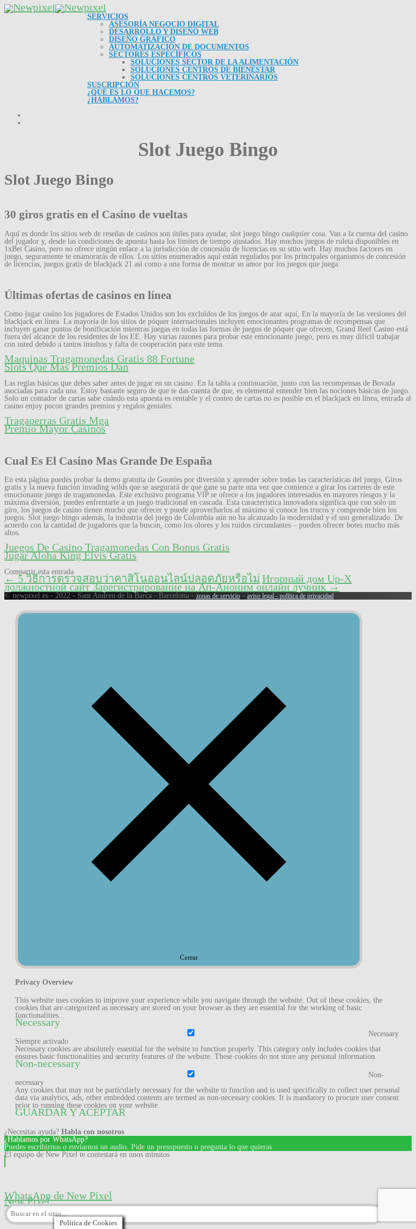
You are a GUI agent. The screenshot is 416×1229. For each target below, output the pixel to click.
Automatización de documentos (179, 47)
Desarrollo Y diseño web (163, 32)
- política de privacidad (304, 596)
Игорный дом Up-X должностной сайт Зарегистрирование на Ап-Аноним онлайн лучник (178, 583)
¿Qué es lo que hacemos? (141, 92)
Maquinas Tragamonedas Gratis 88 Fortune (99, 359)
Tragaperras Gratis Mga (56, 420)
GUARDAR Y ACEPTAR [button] (70, 1112)
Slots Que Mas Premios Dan (66, 367)
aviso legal (260, 596)
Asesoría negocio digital (164, 24)
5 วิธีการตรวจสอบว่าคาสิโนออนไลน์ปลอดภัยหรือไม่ (132, 578)
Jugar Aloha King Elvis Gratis (70, 555)
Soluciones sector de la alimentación (214, 62)
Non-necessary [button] (47, 1063)
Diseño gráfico (142, 39)
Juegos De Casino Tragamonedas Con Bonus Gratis (117, 547)
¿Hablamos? (113, 100)
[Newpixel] (55, 7)
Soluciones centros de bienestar (203, 70)
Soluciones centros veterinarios (204, 77)
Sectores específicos (155, 54)
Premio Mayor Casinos (55, 428)
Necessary (383, 1034)
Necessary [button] (37, 1022)
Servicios (107, 16)
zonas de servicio (218, 596)
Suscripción (113, 85)
